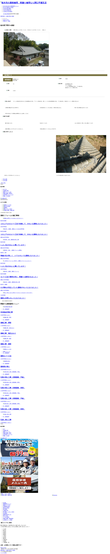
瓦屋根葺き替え (6, 506)
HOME (4, 502)
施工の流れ (5, 515)
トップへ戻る (4, 552)
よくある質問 (6, 517)
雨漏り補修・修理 (7, 193)
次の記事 (5, 180)
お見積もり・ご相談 (7, 519)
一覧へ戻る (3, 182)
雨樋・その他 (6, 196)
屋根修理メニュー (7, 503)
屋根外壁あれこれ (7, 514)
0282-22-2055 (3, 547)
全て (5, 189)
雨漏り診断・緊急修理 (8, 518)
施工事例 (5, 509)
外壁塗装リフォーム (8, 194)
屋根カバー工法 (6, 505)
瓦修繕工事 (6, 190)
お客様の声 (5, 510)
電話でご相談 (12, 550)
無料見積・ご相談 (5, 550)
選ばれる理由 (6, 507)
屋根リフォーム (7, 192)
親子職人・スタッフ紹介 (8, 511)
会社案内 (5, 513)
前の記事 (5, 179)
